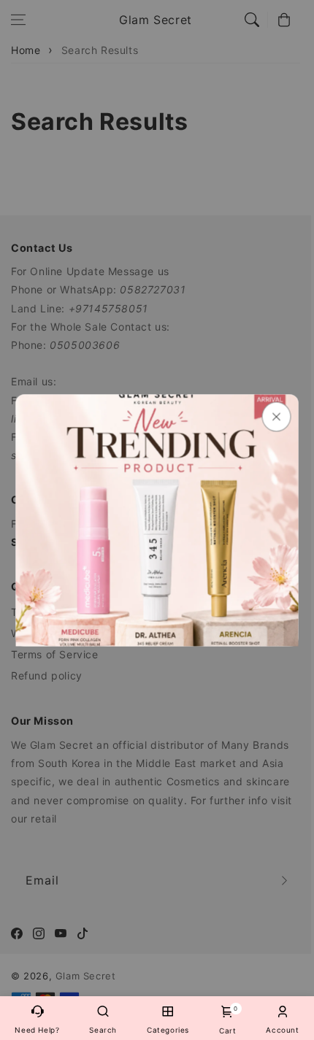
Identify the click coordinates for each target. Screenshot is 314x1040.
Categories (168, 1029)
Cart (227, 1020)
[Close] (276, 416)
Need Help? (37, 1029)
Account (282, 1029)
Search (103, 1029)
